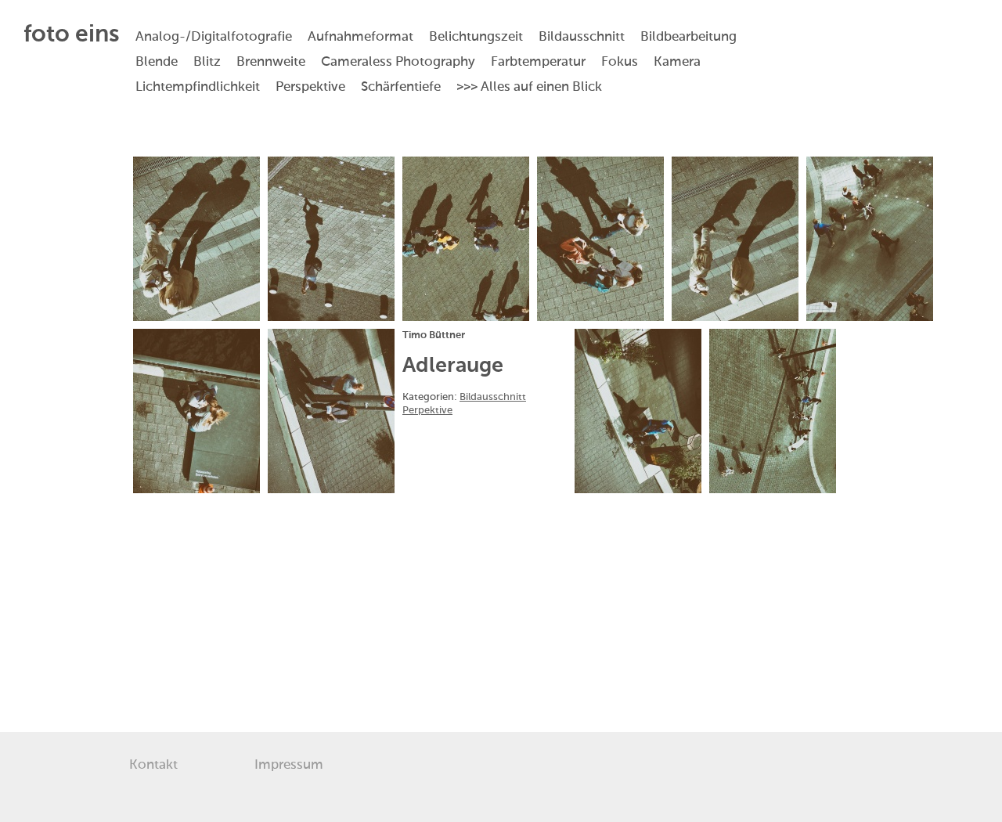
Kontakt (153, 765)
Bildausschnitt (493, 397)
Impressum (288, 765)
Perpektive (427, 411)
